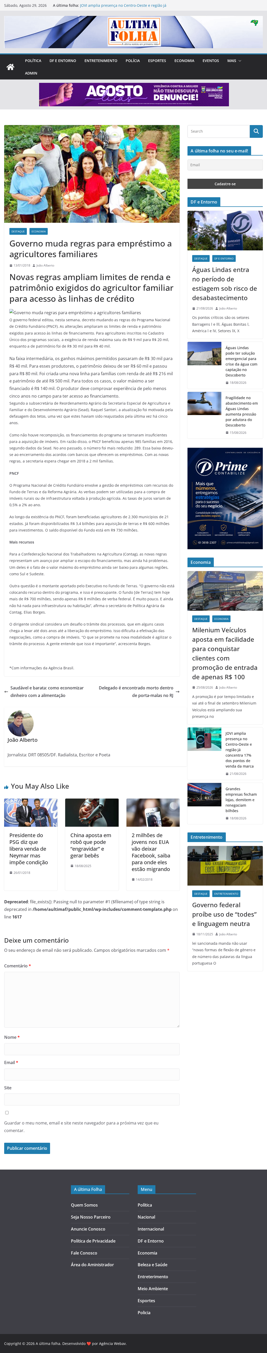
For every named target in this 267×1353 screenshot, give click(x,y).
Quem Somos (84, 1205)
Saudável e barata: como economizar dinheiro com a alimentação (47, 691)
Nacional (146, 1217)
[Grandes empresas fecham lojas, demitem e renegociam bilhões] (204, 803)
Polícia (133, 60)
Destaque (18, 231)
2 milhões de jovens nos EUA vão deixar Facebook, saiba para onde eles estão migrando (151, 852)
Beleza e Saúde (152, 1265)
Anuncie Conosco (88, 1229)
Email (11, 1062)
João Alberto (45, 265)
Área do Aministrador (92, 1265)
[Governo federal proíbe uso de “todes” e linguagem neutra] (225, 866)
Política (33, 60)
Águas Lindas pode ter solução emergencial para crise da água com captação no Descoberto (241, 361)
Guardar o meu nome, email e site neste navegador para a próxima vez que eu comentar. (81, 1126)
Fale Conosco (84, 1253)
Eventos (211, 60)
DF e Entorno (63, 60)
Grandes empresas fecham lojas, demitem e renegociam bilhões (241, 799)
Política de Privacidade (93, 1241)
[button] (238, 60)
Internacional (151, 1229)
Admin (31, 73)
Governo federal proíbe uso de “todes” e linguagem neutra (224, 914)
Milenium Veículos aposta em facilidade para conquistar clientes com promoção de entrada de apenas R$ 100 (225, 653)
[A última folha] (10, 67)
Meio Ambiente (153, 1289)
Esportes (157, 60)
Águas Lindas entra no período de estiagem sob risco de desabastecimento (224, 283)
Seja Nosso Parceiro (91, 1217)
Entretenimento (100, 60)
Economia (184, 60)
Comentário (17, 966)
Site (7, 1088)
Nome (12, 1037)
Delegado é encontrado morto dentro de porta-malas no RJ (136, 691)
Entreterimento (153, 1277)
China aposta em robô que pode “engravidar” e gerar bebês (90, 845)
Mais (231, 60)
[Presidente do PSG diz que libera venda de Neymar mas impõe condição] (30, 802)
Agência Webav (112, 1343)
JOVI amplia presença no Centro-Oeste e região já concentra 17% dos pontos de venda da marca (123, 8)
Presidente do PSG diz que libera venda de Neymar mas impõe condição (28, 849)
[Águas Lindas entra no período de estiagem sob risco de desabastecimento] (225, 230)
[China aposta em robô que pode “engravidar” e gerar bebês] (91, 802)
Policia (144, 1312)
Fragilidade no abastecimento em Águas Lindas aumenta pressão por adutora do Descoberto (242, 411)
